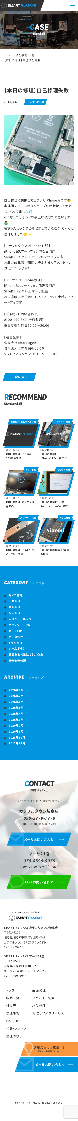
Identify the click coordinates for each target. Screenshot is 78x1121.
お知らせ (12, 1020)
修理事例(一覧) (25, 55)
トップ (10, 990)
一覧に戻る (19, 376)
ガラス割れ (16, 631)
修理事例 (13, 1013)
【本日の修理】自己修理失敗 (22, 60)
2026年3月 (16, 720)
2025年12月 (17, 737)
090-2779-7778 (39, 818)
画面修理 (39, 990)
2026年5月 (16, 708)
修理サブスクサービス (48, 1013)
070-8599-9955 (39, 861)
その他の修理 (17, 660)
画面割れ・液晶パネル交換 (26, 654)
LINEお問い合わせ (39, 882)
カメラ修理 (16, 595)
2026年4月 (16, 714)
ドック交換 (16, 643)
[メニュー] (72, 6)
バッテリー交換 (43, 997)
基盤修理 (15, 607)
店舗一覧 (13, 997)
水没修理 (15, 613)
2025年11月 (17, 743)
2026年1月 (16, 731)
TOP (7, 55)
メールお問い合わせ (39, 839)
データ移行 (16, 637)
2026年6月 (16, 702)
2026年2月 (16, 725)
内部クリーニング (20, 619)
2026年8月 (16, 690)
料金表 (11, 1005)
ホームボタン (17, 648)
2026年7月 (16, 696)
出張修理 (15, 601)
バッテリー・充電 (19, 625)
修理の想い (14, 1036)
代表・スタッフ (16, 1028)
